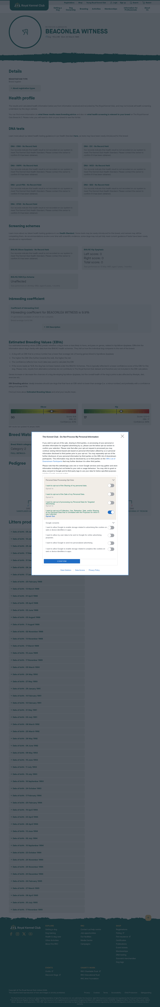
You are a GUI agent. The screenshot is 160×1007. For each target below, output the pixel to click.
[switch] (111, 485)
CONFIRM (62, 561)
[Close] (123, 437)
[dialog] (80, 503)
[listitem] (80, 480)
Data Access (80, 570)
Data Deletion (65, 570)
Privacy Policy (94, 570)
